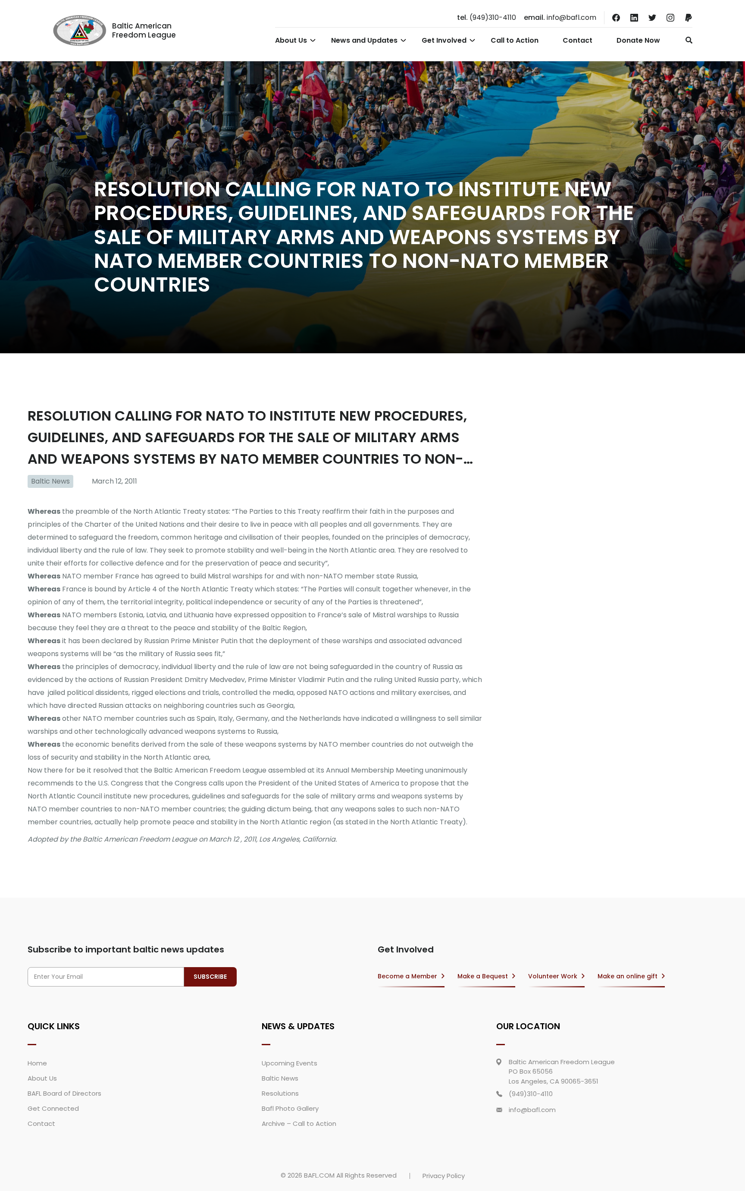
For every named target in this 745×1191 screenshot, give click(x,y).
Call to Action (514, 40)
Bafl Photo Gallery (290, 1108)
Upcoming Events (289, 1063)
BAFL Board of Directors (64, 1093)
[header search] (686, 40)
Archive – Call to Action (299, 1123)
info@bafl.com (560, 17)
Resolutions (280, 1093)
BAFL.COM (319, 1175)
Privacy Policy (444, 1175)
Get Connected (53, 1108)
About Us (291, 40)
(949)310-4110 (486, 17)
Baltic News (50, 481)
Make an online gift (627, 976)
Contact (577, 40)
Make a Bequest (482, 976)
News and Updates (364, 40)
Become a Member (407, 976)
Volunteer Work (552, 976)
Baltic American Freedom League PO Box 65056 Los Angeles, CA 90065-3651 (562, 1071)
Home (37, 1063)
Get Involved (444, 40)
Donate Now (638, 40)
